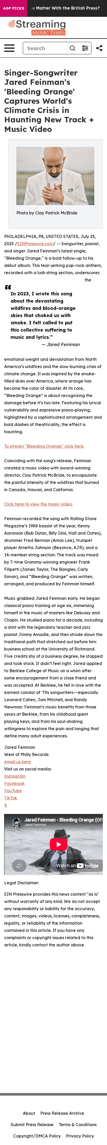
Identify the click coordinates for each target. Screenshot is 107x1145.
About (29, 1113)
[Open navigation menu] (9, 48)
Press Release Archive (62, 1113)
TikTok (10, 797)
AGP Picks (13, 8)
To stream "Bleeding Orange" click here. (44, 446)
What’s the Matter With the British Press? (56, 8)
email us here (17, 761)
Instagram (14, 776)
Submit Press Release (32, 1124)
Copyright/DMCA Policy (37, 1136)
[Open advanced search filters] (85, 48)
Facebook (14, 783)
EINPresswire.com (35, 243)
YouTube (13, 790)
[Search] (72, 48)
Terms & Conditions (78, 1124)
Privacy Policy (80, 1136)
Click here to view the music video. (38, 504)
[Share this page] (99, 48)
